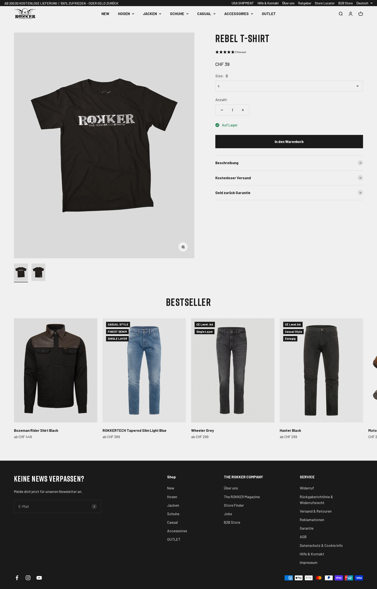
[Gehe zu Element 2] (38, 273)
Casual (204, 13)
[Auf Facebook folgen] (17, 578)
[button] (289, 52)
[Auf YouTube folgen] (39, 578)
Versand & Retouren (316, 511)
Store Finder (234, 505)
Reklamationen (312, 519)
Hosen (124, 13)
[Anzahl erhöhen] (242, 110)
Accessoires (236, 13)
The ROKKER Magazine (242, 496)
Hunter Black (290, 430)
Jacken (150, 13)
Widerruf (307, 488)
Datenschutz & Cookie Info (321, 545)
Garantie (307, 528)
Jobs (228, 513)
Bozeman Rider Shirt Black (36, 430)
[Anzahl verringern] (222, 110)
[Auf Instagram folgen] (28, 578)
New (105, 13)
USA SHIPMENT (243, 3)
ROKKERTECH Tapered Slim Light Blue (134, 430)
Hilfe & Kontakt (268, 3)
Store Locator (325, 3)
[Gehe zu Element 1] (21, 273)
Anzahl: (221, 100)
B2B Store (345, 3)
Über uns (288, 3)
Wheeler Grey (202, 430)
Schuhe (177, 13)
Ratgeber (304, 3)
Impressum (308, 562)
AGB (303, 536)
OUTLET (269, 13)
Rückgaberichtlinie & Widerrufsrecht (316, 499)
